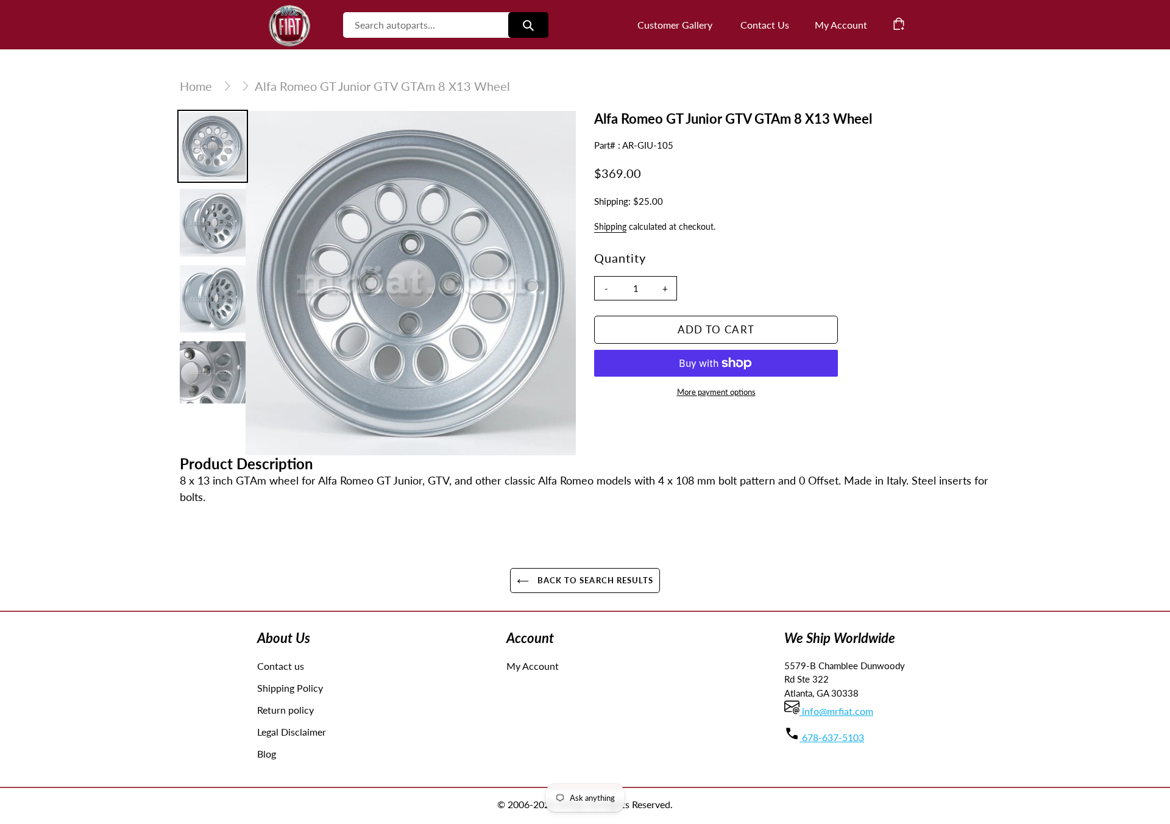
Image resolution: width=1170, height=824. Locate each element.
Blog (266, 753)
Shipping (610, 226)
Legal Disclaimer (291, 731)
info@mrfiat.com (836, 711)
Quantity (620, 257)
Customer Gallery (674, 24)
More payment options (716, 392)
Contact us (280, 666)
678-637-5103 (832, 737)
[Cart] (899, 24)
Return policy (285, 710)
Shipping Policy (290, 688)
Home (196, 86)
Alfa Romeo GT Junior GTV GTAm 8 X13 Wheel (382, 86)
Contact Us (764, 24)
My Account (532, 666)
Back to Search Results (594, 580)
